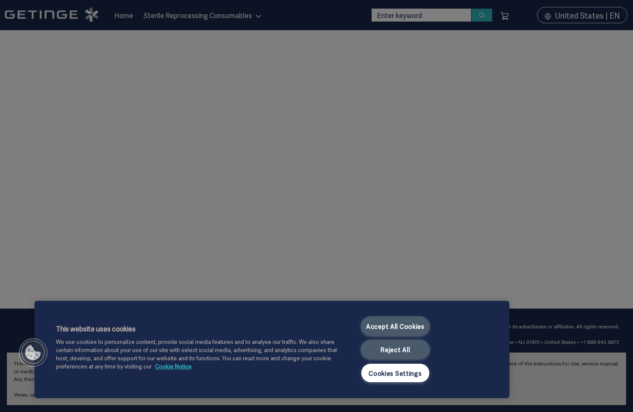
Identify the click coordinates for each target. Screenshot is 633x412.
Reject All (395, 349)
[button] (33, 352)
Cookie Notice (173, 366)
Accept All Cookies (395, 326)
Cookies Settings (395, 373)
